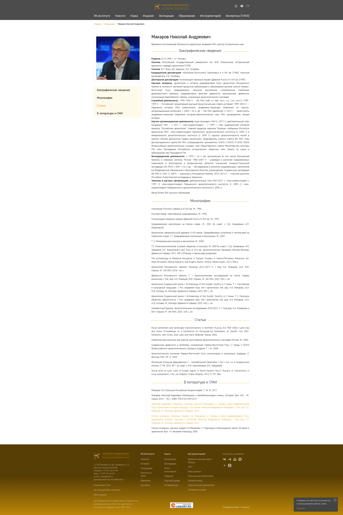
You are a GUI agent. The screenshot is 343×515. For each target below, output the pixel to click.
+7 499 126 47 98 (110, 471)
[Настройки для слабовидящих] (241, 6)
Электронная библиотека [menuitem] (200, 476)
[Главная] (171, 7)
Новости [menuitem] (145, 459)
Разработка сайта (231, 507)
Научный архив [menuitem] (172, 480)
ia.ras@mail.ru (106, 477)
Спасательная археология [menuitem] (201, 485)
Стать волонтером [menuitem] (170, 470)
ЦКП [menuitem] (190, 467)
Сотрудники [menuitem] (146, 468)
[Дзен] (224, 466)
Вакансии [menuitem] (145, 480)
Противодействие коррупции (107, 490)
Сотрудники (109, 24)
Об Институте (147, 454)
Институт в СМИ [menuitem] (146, 474)
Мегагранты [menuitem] (170, 459)
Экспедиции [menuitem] (170, 464)
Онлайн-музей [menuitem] (195, 480)
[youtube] (234, 460)
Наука (167, 454)
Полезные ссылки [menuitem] (197, 490)
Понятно (301, 508)
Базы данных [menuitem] (194, 471)
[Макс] (240, 460)
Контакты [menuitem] (145, 485)
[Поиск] (236, 6)
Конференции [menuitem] (171, 485)
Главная (97, 24)
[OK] (229, 466)
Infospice (245, 507)
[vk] (224, 460)
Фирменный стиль (102, 485)
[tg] (229, 460)
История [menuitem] (145, 464)
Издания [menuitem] (168, 476)
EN (247, 6)
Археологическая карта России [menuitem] (200, 461)
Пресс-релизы (100, 495)
